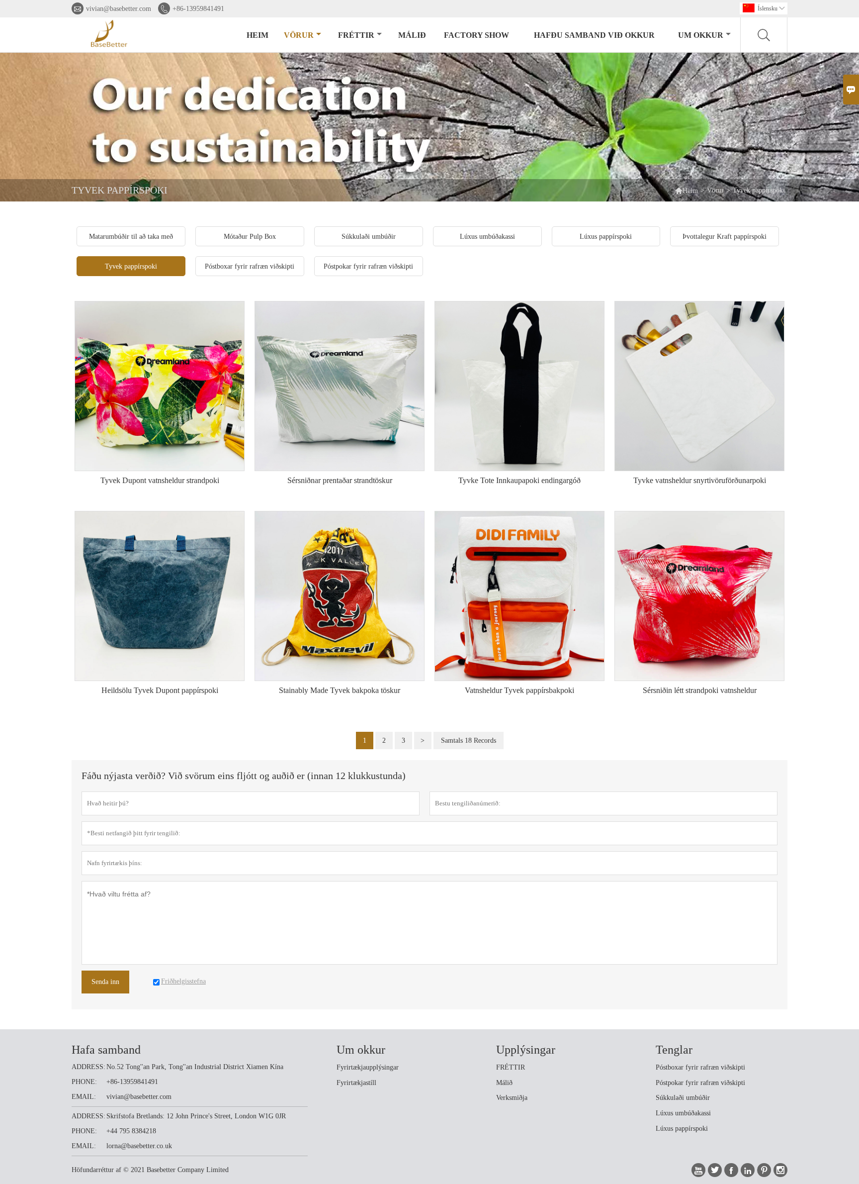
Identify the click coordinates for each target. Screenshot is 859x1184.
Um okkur (700, 35)
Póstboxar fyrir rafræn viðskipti (700, 1067)
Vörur (299, 35)
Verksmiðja (511, 1097)
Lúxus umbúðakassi (683, 1113)
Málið (412, 35)
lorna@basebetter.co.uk (139, 1146)
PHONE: (84, 1081)
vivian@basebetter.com (118, 8)
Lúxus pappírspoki (682, 1128)
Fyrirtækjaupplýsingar (368, 1067)
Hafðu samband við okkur (594, 35)
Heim (257, 35)
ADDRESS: (88, 1067)
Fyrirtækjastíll (356, 1082)
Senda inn (105, 982)
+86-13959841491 (198, 8)
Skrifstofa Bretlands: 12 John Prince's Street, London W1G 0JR (196, 1116)
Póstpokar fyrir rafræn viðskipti (700, 1082)
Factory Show (476, 35)
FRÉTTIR (510, 1067)
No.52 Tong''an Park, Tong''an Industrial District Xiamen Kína (194, 1067)
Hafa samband (106, 1049)
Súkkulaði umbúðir (683, 1097)
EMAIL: (84, 1096)
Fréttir (356, 35)
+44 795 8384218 (131, 1131)
